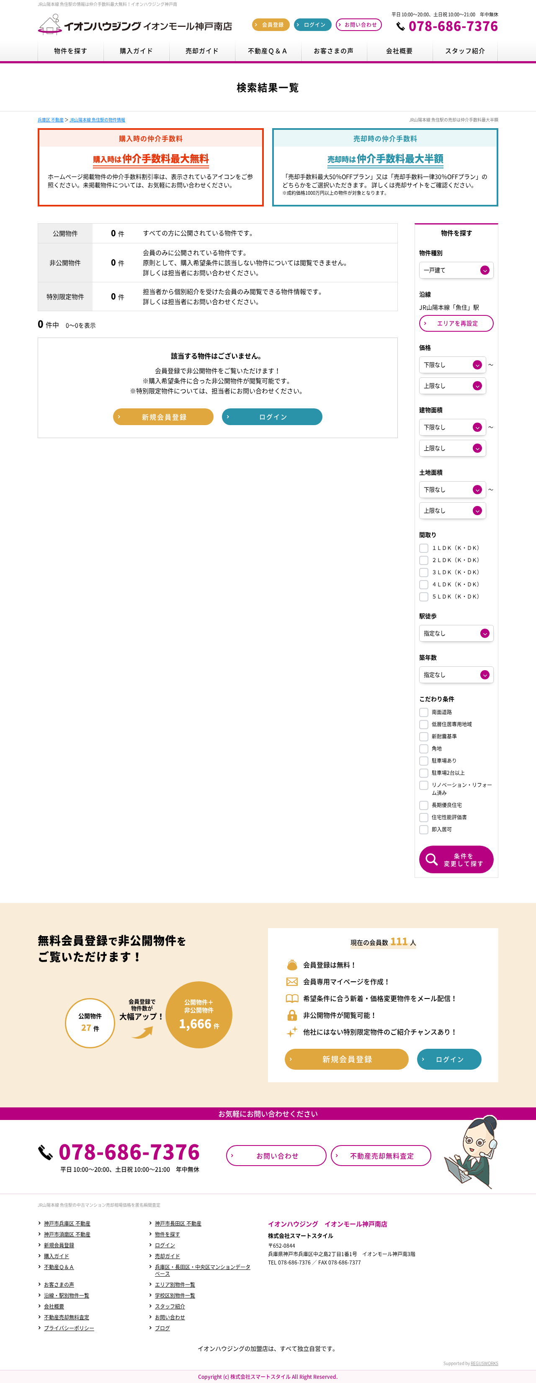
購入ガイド (56, 1256)
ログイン (165, 1245)
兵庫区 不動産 (51, 119)
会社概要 (54, 1306)
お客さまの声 (59, 1284)
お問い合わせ (170, 1317)
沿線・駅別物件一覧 (66, 1295)
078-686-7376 (453, 25)
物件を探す (167, 1234)
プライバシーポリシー (69, 1328)
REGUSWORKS (484, 1363)
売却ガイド (167, 1256)
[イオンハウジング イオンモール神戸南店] (135, 35)
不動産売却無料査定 (66, 1317)
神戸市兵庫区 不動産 (67, 1223)
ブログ (162, 1328)
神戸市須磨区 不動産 (67, 1234)
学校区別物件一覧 (175, 1295)
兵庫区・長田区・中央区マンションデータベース (202, 1270)
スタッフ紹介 (170, 1306)
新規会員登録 (59, 1245)
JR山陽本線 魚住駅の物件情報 (97, 119)
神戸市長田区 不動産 (178, 1223)
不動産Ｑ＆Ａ (59, 1267)
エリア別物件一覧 (175, 1284)
